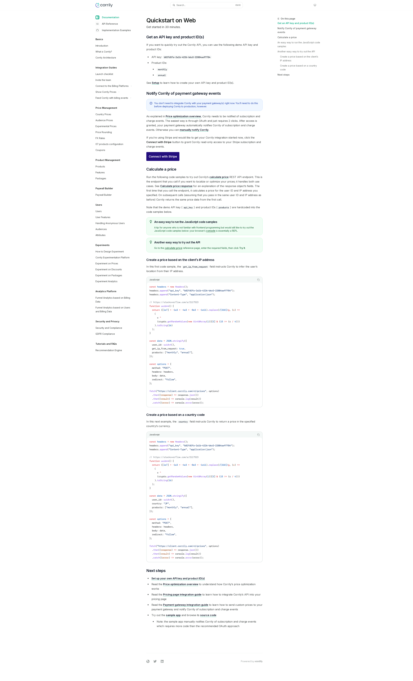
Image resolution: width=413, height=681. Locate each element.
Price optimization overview (183, 116)
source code (208, 615)
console (210, 230)
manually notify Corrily (194, 129)
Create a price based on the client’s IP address (299, 58)
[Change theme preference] (314, 5)
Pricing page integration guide (182, 594)
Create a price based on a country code (298, 67)
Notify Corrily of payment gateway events (296, 30)
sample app (173, 615)
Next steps (283, 74)
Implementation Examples (116, 30)
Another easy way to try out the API (296, 51)
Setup (155, 82)
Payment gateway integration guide (185, 604)
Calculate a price (287, 37)
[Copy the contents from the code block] (258, 280)
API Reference (110, 23)
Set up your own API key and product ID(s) (178, 578)
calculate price (219, 177)
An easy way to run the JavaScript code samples (298, 44)
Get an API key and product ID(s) (295, 23)
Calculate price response (176, 186)
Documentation (110, 17)
